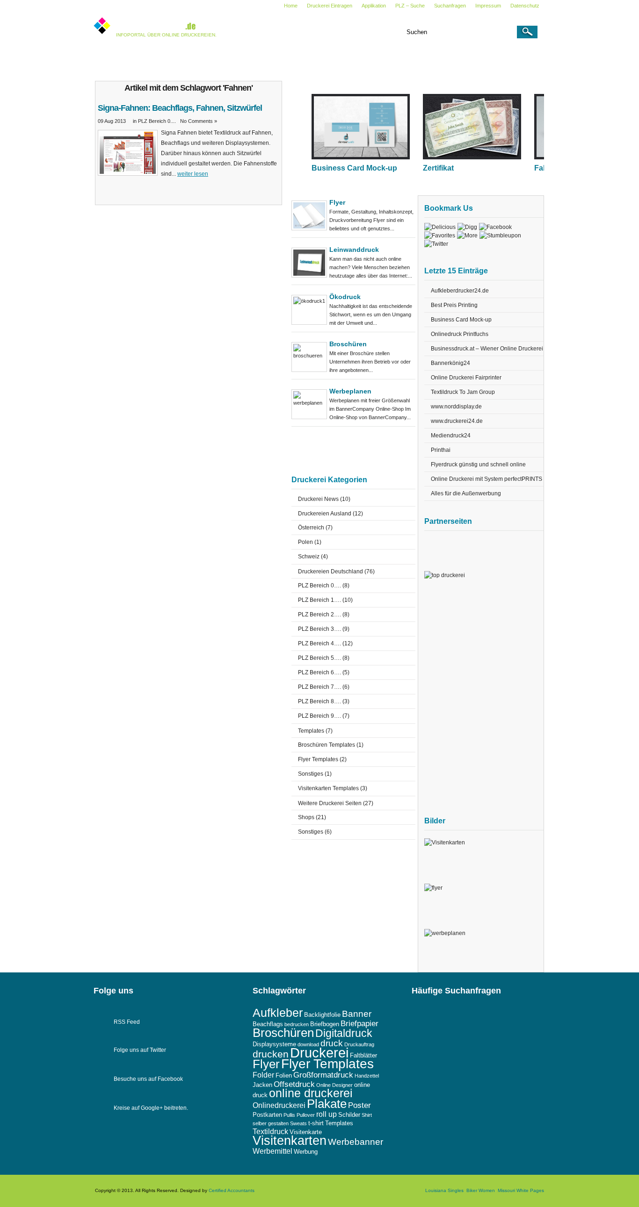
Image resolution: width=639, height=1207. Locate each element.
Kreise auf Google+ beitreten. (151, 1108)
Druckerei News (163, 60)
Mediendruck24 (451, 435)
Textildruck (270, 1132)
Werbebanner (355, 1142)
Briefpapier (359, 1023)
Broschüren (348, 344)
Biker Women (480, 1190)
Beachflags (268, 1024)
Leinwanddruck (354, 249)
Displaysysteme (274, 1044)
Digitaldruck (343, 1033)
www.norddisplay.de (456, 406)
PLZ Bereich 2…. (319, 614)
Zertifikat (438, 168)
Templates (362, 60)
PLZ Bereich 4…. (319, 643)
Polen (305, 542)
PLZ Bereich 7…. (319, 687)
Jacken (262, 1084)
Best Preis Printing (454, 305)
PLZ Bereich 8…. (319, 701)
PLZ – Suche (410, 5)
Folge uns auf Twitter (140, 1050)
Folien (284, 1075)
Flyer (337, 202)
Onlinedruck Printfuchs (459, 334)
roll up (326, 1114)
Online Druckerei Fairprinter (466, 377)
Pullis (289, 1115)
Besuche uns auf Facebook (148, 1079)
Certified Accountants (231, 1190)
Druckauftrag (359, 1044)
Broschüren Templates (326, 745)
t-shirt (316, 1123)
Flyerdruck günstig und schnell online (478, 464)
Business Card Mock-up (354, 168)
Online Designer (334, 1085)
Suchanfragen (450, 5)
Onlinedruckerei (279, 1105)
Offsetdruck (294, 1084)
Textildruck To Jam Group (463, 392)
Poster (359, 1105)
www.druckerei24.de (457, 421)
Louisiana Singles (444, 1190)
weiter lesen (192, 174)
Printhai (440, 450)
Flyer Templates (318, 759)
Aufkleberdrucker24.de (460, 290)
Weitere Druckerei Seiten (423, 60)
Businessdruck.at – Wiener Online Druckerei (487, 348)
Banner (356, 1014)
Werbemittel (272, 1151)
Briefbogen (324, 1024)
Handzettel (367, 1075)
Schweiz (309, 556)
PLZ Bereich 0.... (157, 121)
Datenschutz (524, 5)
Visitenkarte (306, 1132)
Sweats (298, 1123)
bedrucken (296, 1024)
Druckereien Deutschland (301, 60)
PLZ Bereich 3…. (319, 629)
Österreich (311, 527)
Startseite (115, 60)
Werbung (306, 1151)
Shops (306, 817)
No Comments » (198, 121)
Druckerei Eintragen (329, 5)
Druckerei (319, 1052)
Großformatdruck (323, 1074)
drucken (271, 1054)
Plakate (327, 1104)
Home (291, 5)
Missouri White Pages (521, 1190)
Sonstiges (310, 774)
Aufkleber (278, 1013)
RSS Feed (127, 1022)
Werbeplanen (350, 391)
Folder (263, 1075)
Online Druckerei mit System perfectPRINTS (486, 479)
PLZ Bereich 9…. (319, 716)
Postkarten (267, 1114)
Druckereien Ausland (226, 60)
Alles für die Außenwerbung (466, 493)
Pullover (306, 1115)
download (308, 1044)
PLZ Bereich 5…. (319, 658)
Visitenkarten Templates (328, 788)
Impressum (488, 5)
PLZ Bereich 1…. (319, 600)
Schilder (349, 1114)
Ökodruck (345, 296)
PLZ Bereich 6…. (319, 672)
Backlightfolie (322, 1014)
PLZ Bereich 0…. (319, 585)
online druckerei (311, 1093)
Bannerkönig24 (450, 363)
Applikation (374, 5)
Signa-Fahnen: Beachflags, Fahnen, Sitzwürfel (180, 108)
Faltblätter (363, 1055)
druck (331, 1043)
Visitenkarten (290, 1140)
